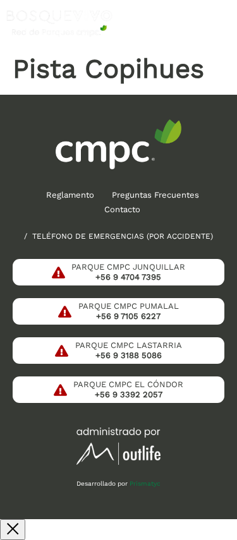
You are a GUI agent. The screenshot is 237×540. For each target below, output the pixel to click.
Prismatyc (145, 483)
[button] (220, 23)
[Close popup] (12, 529)
